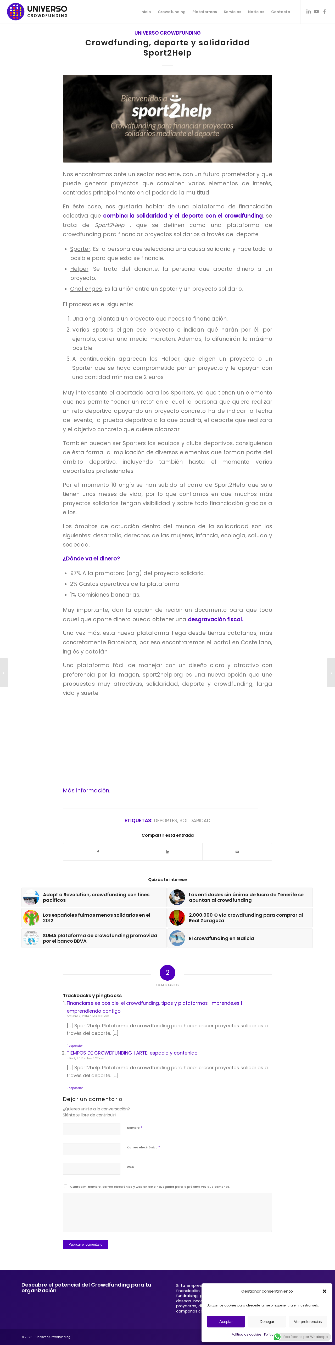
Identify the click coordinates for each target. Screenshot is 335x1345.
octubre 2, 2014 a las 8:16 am (88, 1016)
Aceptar (226, 1321)
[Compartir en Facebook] (98, 851)
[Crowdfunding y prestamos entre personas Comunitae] (331, 672)
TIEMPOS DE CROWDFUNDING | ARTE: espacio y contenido (132, 1053)
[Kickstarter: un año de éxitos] (4, 672)
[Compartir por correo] (237, 851)
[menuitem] (145, 12)
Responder (75, 1046)
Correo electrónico (143, 1147)
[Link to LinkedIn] (308, 11)
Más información (86, 790)
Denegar (267, 1321)
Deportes (165, 820)
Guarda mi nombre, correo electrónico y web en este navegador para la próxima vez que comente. (150, 1187)
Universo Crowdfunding (168, 32)
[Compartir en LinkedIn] (167, 851)
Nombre (134, 1127)
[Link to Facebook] (324, 11)
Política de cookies (246, 1334)
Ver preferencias (308, 1321)
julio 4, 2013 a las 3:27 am (85, 1058)
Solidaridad (195, 820)
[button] (324, 1291)
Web (130, 1167)
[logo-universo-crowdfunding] (37, 12)
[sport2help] (167, 118)
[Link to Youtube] (316, 11)
